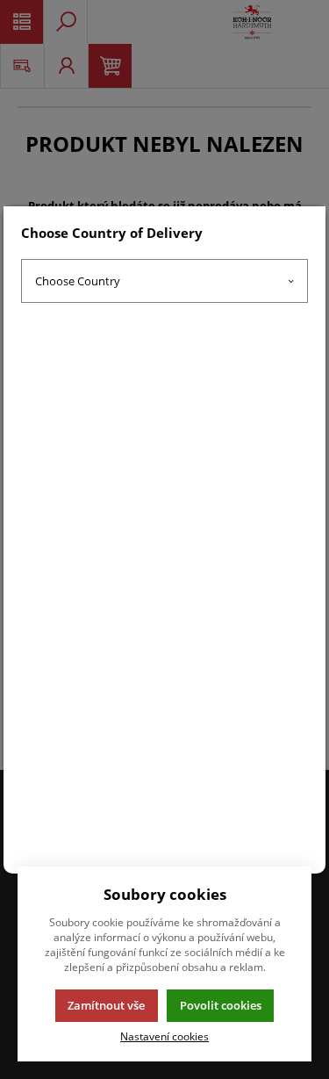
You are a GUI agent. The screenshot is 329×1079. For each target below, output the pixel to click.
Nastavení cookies (164, 1036)
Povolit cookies (220, 1005)
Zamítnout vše (106, 1005)
